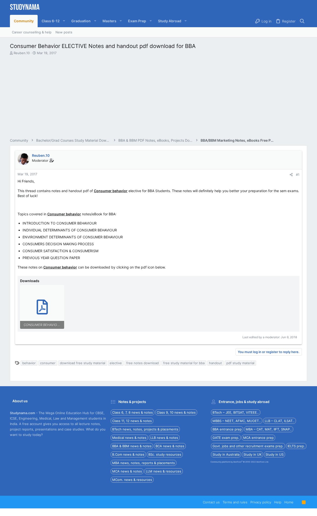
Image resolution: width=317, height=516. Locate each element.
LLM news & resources (163, 471)
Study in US (274, 454)
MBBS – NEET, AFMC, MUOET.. (236, 421)
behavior (29, 363)
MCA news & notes (127, 471)
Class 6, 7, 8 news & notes (132, 412)
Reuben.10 (22, 53)
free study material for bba (184, 363)
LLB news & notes (164, 438)
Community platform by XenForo (240, 462)
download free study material (82, 363)
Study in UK (252, 454)
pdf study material (240, 363)
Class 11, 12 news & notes (132, 421)
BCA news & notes (170, 446)
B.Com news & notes (128, 454)
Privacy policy (260, 502)
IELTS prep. (296, 446)
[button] (52, 21)
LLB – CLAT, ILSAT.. (279, 421)
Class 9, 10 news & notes (176, 412)
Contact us (211, 502)
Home (288, 502)
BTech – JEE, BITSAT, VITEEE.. (235, 412)
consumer (47, 363)
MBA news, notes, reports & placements (143, 463)
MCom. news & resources (132, 480)
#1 (297, 175)
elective (116, 363)
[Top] (297, 502)
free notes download (142, 363)
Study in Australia (225, 454)
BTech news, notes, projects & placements (145, 429)
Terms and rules (235, 502)
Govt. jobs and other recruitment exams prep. (248, 446)
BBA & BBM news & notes (132, 446)
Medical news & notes (129, 438)
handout (215, 363)
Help (277, 502)
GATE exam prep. (225, 438)
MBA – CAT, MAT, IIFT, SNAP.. (269, 429)
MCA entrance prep (258, 438)
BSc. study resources (164, 454)
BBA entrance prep (227, 429)
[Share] (291, 174)
